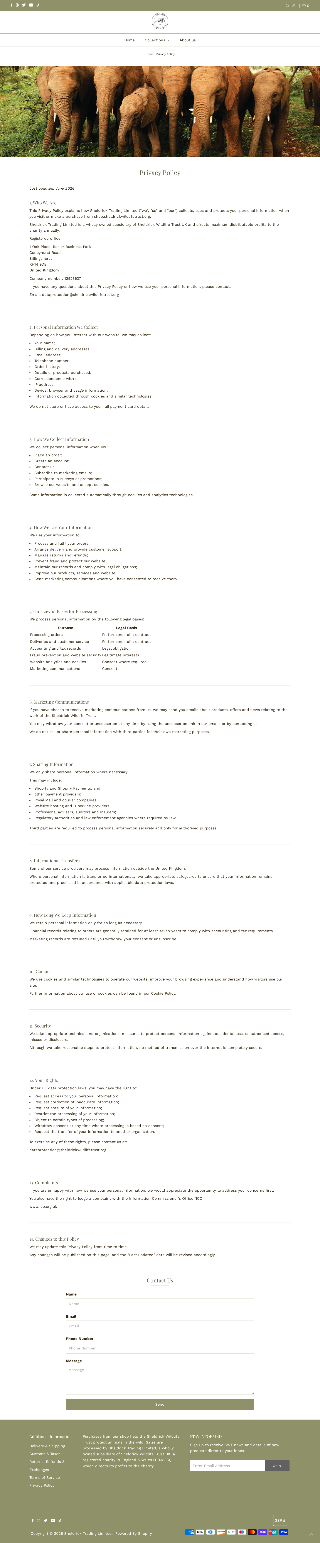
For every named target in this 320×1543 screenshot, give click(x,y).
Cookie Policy (163, 993)
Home (149, 54)
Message (74, 1361)
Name (71, 1294)
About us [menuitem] (188, 40)
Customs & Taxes (44, 1454)
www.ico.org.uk (43, 1206)
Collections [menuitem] (156, 40)
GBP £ (280, 1520)
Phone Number (79, 1338)
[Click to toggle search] (287, 5)
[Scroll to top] (311, 1534)
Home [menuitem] (129, 40)
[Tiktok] (37, 5)
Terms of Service (44, 1477)
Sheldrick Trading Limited (88, 1533)
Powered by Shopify (133, 1533)
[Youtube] (31, 5)
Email (71, 1316)
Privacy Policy (41, 1485)
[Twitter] (24, 5)
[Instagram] (17, 5)
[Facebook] (11, 5)
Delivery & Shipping (47, 1446)
